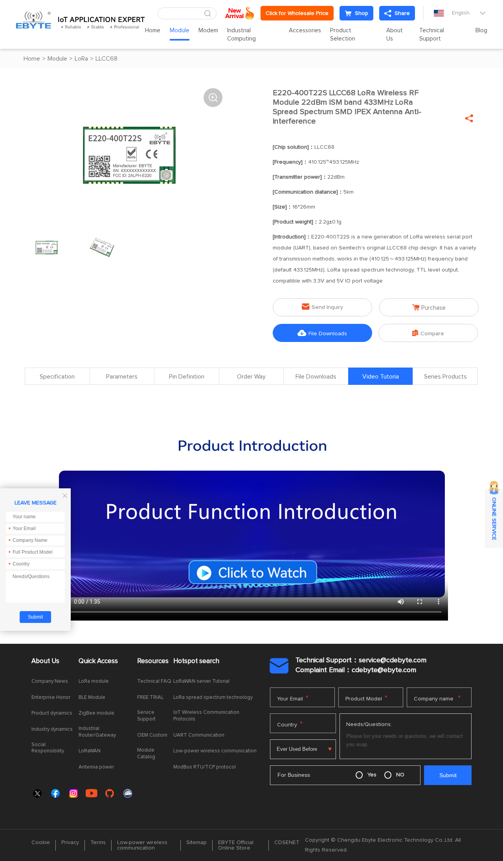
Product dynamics (51, 713)
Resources (153, 661)
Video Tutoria (380, 376)
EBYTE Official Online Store (235, 845)
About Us (394, 35)
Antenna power (96, 767)
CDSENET (286, 842)
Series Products (445, 376)
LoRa (81, 58)
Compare (428, 333)
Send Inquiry (322, 306)
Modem (208, 30)
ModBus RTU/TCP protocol (204, 767)
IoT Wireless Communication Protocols (206, 716)
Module (179, 30)
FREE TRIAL (150, 697)
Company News (49, 681)
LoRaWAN (90, 751)
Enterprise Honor (50, 697)
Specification (57, 376)
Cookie (40, 842)
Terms (98, 842)
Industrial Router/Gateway (97, 732)
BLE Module (92, 697)
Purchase (429, 307)
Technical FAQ (154, 681)
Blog (481, 30)
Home (152, 30)
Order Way (251, 376)
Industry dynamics (52, 729)
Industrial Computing (241, 35)
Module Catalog (146, 753)
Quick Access (98, 661)
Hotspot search (196, 661)
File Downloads (322, 333)
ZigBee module (96, 713)
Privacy (70, 842)
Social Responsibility (47, 748)
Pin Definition (186, 376)
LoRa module (94, 681)
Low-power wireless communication (215, 751)
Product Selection (342, 35)
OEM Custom (152, 735)
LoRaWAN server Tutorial (201, 681)
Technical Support (431, 35)
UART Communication (198, 735)
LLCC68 (106, 58)
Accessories (305, 30)
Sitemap (196, 842)
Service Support (146, 716)
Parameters (122, 376)
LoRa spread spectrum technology (213, 697)
